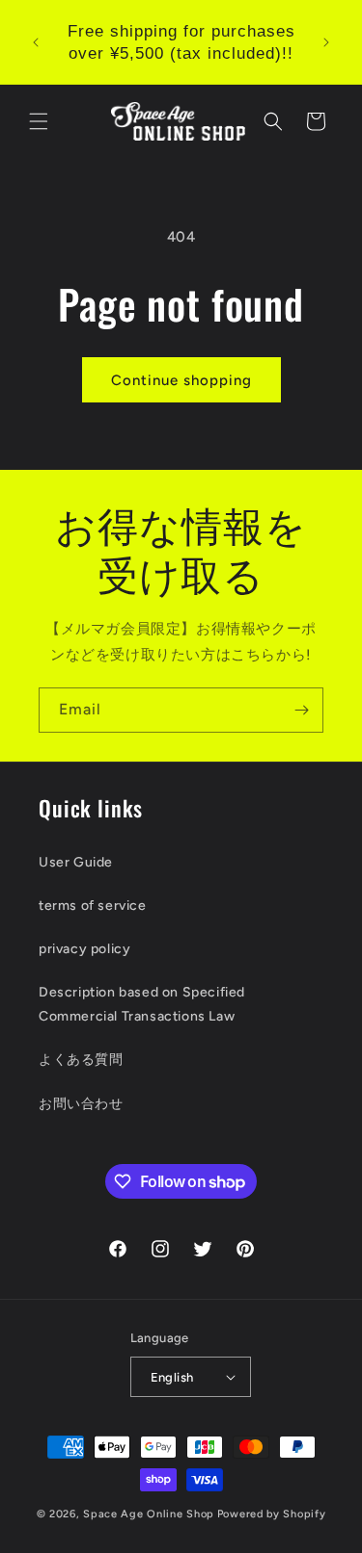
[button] (38, 121)
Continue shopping (181, 380)
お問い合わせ (81, 1104)
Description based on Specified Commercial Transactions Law (142, 1004)
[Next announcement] (326, 42)
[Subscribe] (301, 710)
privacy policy (84, 949)
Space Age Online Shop (148, 1514)
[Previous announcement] (35, 42)
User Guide (76, 862)
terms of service (93, 905)
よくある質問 (81, 1059)
